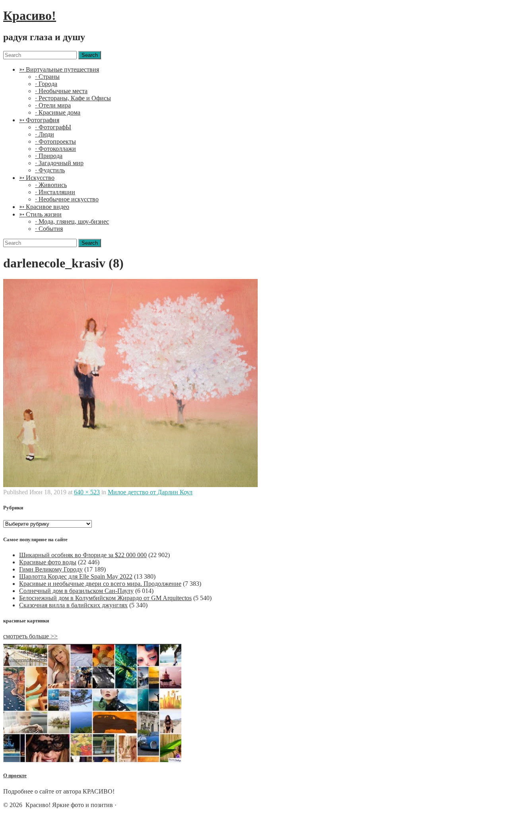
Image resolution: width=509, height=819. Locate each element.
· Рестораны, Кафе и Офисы (73, 98)
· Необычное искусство (67, 199)
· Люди (44, 134)
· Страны (47, 76)
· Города (46, 83)
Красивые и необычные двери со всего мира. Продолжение (100, 583)
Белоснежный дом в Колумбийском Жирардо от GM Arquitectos (105, 598)
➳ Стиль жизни (40, 214)
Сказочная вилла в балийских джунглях (73, 605)
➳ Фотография (39, 120)
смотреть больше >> (30, 636)
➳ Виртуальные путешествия (59, 69)
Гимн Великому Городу (51, 569)
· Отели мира (53, 105)
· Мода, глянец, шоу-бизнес (72, 221)
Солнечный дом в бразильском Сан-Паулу (76, 590)
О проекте (15, 775)
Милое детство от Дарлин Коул (150, 492)
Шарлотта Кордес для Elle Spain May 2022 (75, 576)
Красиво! (29, 15)
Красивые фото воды (47, 562)
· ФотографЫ (53, 127)
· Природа (48, 155)
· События (49, 228)
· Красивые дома (57, 112)
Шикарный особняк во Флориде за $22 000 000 (83, 555)
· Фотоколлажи (55, 148)
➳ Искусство (36, 177)
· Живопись (51, 184)
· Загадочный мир (59, 163)
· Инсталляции (55, 192)
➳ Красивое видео (44, 206)
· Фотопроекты (55, 141)
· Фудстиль (50, 170)
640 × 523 (87, 492)
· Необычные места (61, 91)
